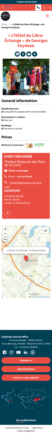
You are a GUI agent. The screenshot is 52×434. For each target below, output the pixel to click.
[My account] (44, 7)
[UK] (9, 7)
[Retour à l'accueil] (5, 16)
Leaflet (33, 297)
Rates (23, 54)
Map (35, 54)
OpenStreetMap (44, 297)
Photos (17, 54)
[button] (49, 7)
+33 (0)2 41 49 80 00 (38, 7)
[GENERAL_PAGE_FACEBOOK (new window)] (8, 213)
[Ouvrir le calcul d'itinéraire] (5, 240)
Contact (29, 54)
